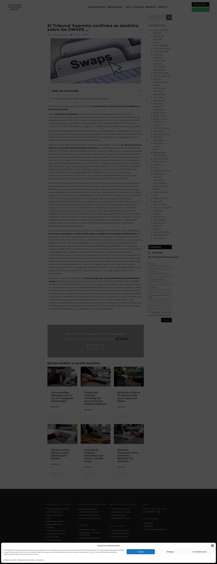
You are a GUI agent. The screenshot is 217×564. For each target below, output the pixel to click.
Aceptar (140, 552)
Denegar (170, 552)
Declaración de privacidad (26, 560)
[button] (212, 546)
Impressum (40, 560)
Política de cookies (9, 560)
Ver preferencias (199, 552)
